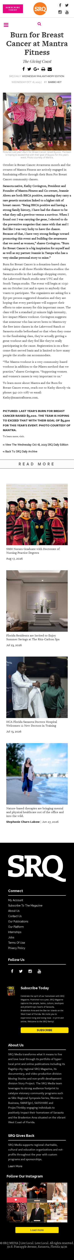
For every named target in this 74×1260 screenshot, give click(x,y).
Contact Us (15, 916)
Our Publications (18, 921)
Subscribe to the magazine (25, 905)
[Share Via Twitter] (29, 69)
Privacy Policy (16, 948)
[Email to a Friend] (50, 69)
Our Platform (16, 926)
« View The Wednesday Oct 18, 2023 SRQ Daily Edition (35, 444)
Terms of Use (16, 942)
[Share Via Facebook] (23, 69)
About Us (14, 910)
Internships (14, 932)
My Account (15, 900)
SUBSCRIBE (44, 1030)
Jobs (11, 937)
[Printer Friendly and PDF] (43, 69)
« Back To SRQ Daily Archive (20, 451)
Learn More (15, 1166)
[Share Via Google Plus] (36, 69)
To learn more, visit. (13, 436)
